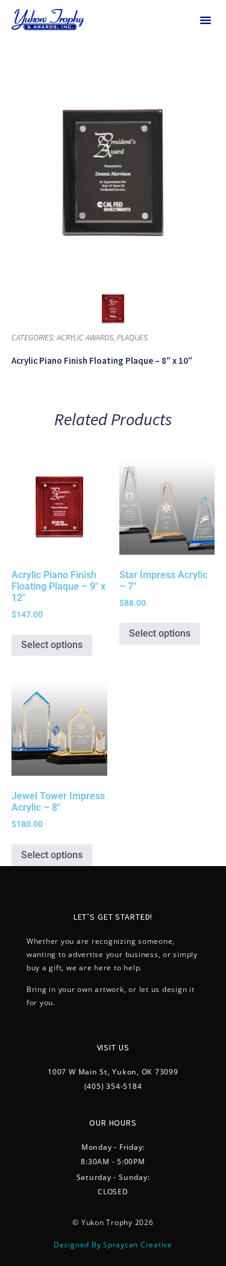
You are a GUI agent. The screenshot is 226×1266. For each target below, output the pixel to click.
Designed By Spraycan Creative (113, 1244)
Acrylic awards (85, 337)
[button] (205, 20)
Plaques (132, 337)
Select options (52, 644)
